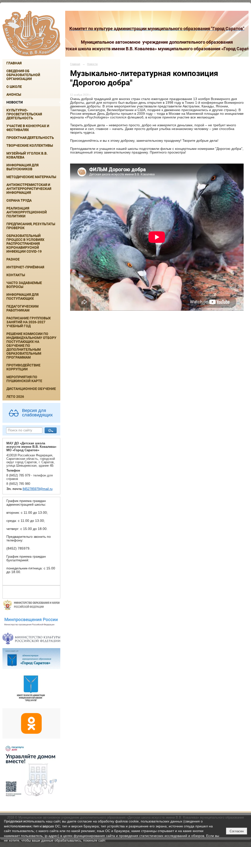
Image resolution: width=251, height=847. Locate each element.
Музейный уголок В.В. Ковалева (27, 155)
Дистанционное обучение (31, 389)
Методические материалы (31, 177)
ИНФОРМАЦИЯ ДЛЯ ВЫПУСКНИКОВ (22, 167)
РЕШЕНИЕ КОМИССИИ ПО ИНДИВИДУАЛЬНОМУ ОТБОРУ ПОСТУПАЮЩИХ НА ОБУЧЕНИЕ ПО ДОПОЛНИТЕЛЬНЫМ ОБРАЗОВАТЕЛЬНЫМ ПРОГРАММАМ (31, 345)
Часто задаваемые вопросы (24, 285)
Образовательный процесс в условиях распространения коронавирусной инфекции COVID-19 (25, 243)
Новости (14, 102)
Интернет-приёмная (25, 267)
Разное (13, 259)
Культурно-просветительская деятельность (24, 114)
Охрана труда (19, 200)
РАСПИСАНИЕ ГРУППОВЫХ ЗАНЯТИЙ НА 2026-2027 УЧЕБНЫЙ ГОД (28, 322)
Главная (14, 63)
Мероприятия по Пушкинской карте (24, 379)
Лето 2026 (15, 396)
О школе (14, 87)
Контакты (15, 275)
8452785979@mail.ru (37, 489)
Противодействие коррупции (23, 367)
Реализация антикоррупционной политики (26, 212)
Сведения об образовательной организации (23, 75)
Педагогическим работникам (22, 308)
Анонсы (13, 94)
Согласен (237, 831)
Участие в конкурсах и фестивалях (27, 128)
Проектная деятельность (30, 138)
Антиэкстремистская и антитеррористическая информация (28, 188)
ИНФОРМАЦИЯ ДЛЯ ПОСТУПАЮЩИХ (22, 296)
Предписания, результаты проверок (30, 226)
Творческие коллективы (29, 145)
